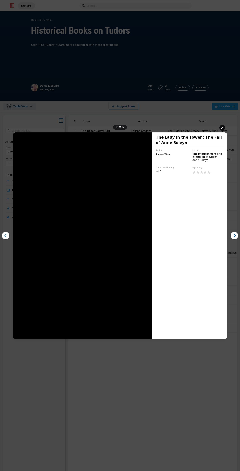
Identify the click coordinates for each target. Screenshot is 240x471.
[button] (5, 235)
